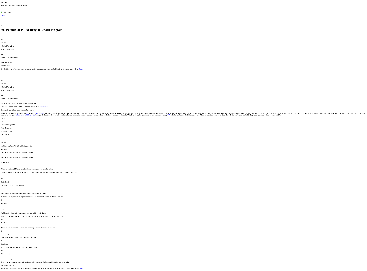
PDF (168, 115)
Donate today (44, 107)
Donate (3, 15)
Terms (81, 69)
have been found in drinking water (24, 115)
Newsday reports (39, 113)
